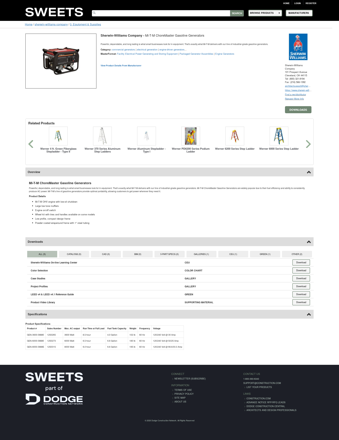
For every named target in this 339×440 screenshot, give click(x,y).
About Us (180, 401)
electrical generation (125, 49)
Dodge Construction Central (239, 410)
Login (297, 3)
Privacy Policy (184, 393)
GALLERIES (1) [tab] (206, 253)
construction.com (232, 398)
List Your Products (232, 387)
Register (311, 3)
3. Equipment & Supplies (63, 24)
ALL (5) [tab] (22, 253)
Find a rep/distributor (317, 94)
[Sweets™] (54, 11)
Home (286, 3)
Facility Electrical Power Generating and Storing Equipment (125, 53)
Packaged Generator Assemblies (174, 53)
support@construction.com (235, 383)
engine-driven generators (149, 49)
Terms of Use (183, 390)
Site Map (180, 397)
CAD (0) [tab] (96, 253)
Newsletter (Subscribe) (190, 378)
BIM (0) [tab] (132, 253)
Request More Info (316, 98)
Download (323, 262)
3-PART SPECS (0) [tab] (169, 253)
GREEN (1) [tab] (279, 253)
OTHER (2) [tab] (316, 253)
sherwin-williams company (29, 24)
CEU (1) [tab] (243, 253)
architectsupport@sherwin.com (323, 86)
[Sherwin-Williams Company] (320, 46)
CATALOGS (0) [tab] (59, 253)
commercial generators (101, 49)
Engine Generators (202, 53)
